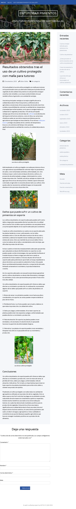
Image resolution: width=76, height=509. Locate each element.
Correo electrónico (6, 473)
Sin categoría (36, 81)
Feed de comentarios (66, 187)
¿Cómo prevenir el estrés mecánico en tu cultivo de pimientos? (66, 61)
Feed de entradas (65, 183)
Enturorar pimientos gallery (25, 2)
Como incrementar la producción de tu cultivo (66, 69)
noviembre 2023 (65, 110)
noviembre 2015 (65, 131)
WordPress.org (64, 191)
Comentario (4, 442)
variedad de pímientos (66, 164)
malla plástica (64, 156)
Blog (10, 2)
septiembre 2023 (65, 119)
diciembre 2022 (64, 127)
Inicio (3, 2)
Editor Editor (24, 81)
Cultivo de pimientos (66, 54)
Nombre (3, 465)
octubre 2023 (64, 114)
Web (1, 480)
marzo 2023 (63, 123)
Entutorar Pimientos (38, 13)
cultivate (31, 114)
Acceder (62, 179)
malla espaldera (64, 152)
